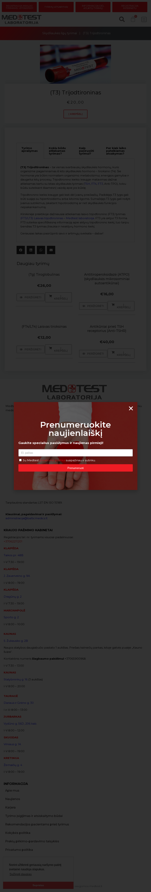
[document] (75, 446)
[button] (131, 408)
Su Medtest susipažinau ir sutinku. (59, 460)
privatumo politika (53, 460)
